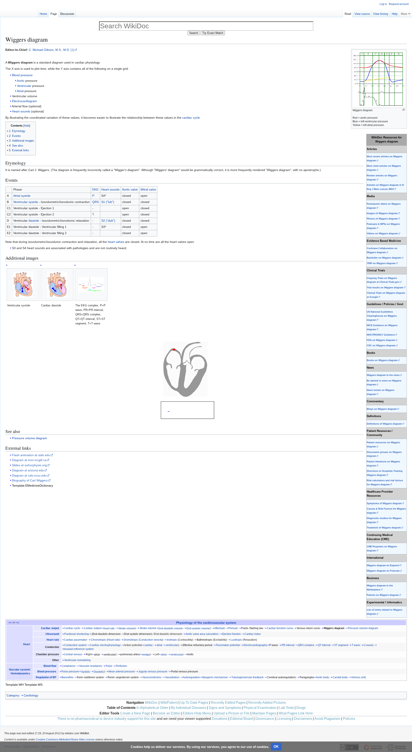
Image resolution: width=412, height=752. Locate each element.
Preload (233, 628)
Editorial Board (241, 718)
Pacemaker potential (228, 645)
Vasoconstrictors (151, 677)
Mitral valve (148, 189)
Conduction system (75, 645)
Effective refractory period (197, 645)
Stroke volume (126, 628)
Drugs (301, 708)
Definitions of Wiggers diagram (384, 423)
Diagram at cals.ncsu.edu (29, 475)
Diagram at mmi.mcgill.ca (29, 460)
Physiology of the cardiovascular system (206, 622)
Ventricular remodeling (77, 660)
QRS (95, 202)
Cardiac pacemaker (75, 639)
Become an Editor (166, 713)
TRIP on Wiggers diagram (381, 263)
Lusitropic (236, 639)
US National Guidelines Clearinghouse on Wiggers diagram (382, 315)
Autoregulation (191, 677)
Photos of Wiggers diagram (382, 218)
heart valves (116, 242)
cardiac (148, 645)
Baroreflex (67, 677)
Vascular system (19, 669)
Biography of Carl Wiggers (30, 480)
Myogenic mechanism (215, 677)
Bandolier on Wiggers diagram (384, 257)
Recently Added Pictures (267, 702)
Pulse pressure (70, 671)
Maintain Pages (264, 713)
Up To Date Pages (194, 702)
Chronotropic (98, 639)
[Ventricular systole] (23, 284)
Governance (264, 718)
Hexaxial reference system (78, 649)
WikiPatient (169, 702)
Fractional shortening (76, 633)
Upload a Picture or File (232, 713)
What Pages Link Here (296, 713)
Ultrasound (52, 633)
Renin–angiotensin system (123, 677)
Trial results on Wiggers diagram (385, 287)
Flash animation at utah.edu (31, 455)
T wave (356, 645)
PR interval (288, 645)
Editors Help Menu (197, 713)
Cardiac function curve (280, 628)
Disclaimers (303, 718)
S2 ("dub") (108, 220)
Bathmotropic (204, 639)
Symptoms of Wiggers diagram (384, 503)
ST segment (341, 645)
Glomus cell (358, 677)
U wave (368, 645)
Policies (349, 718)
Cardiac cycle (72, 628)
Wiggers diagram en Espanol (383, 565)
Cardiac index (252, 633)
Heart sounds (21, 111)
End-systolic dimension (137, 633)
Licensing (284, 718)
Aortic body (322, 677)
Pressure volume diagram (29, 438)
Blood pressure (22, 75)
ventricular (172, 645)
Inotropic (172, 639)
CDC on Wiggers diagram (381, 345)
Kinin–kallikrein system (90, 677)
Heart (26, 644)
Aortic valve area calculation (202, 633)
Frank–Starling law (252, 628)
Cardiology (31, 695)
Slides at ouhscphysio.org (29, 465)
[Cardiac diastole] (57, 284)
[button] (405, 13)
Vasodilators (172, 677)
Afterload (219, 628)
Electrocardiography (255, 645)
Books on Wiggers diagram (382, 360)
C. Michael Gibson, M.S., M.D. (49, 49)
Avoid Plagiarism (327, 718)
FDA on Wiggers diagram (381, 340)
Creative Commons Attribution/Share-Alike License (65, 739)
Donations (219, 718)
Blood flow (50, 665)
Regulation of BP (46, 677)
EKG (95, 189)
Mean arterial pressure (121, 671)
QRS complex (306, 645)
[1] (72, 49)
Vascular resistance (90, 665)
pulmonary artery (130, 654)
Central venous (73, 654)
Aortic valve (130, 189)
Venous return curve (308, 628)
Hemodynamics (20, 673)
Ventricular (24, 86)
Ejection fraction (231, 633)
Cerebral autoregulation (281, 677)
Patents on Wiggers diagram (383, 595)
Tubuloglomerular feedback (247, 677)
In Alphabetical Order (152, 708)
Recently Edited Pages (228, 702)
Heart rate (109, 628)
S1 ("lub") (107, 202)
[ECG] (184, 380)
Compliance (68, 665)
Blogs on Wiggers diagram (382, 409)
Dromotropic (131, 639)
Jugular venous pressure (152, 671)
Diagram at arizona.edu (28, 470)
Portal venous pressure (184, 671)
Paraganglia (307, 677)
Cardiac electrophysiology (105, 645)
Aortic (20, 80)
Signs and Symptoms (225, 708)
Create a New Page (135, 713)
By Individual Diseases (188, 708)
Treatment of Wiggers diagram (384, 527)
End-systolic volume (198, 628)
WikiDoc (151, 702)
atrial (159, 645)
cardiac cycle (191, 117)
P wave (273, 645)
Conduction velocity (150, 639)
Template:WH (14, 684)
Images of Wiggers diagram (382, 213)
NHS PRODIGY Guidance (381, 334)
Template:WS (33, 684)
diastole (34, 220)
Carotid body (340, 677)
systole (25, 195)
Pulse (109, 665)
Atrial (20, 91)
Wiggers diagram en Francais (383, 570)
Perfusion (121, 665)
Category (13, 695)
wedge (146, 654)
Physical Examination (260, 708)
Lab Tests (286, 708)
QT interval (324, 645)
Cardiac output (50, 628)
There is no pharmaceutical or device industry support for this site (106, 718)
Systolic (85, 671)
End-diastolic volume (170, 628)
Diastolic (99, 671)
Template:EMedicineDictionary (32, 485)
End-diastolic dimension (106, 633)
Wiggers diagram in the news (383, 375)
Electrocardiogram (24, 101)
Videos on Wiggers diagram (382, 233)
